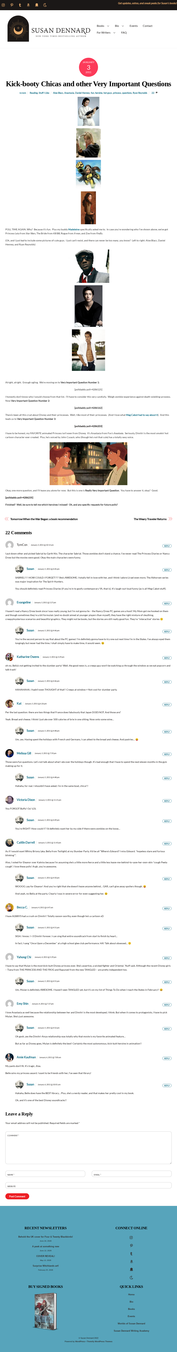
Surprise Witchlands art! (46, 1266)
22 (153, 93)
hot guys (108, 93)
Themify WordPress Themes (99, 1341)
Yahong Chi (24, 957)
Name (10, 1175)
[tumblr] (131, 1253)
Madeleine (74, 229)
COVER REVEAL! (45, 1256)
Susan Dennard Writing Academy (131, 1331)
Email (97, 1175)
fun (92, 93)
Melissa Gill (24, 753)
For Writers (103, 32)
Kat (19, 703)
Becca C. (22, 907)
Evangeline (24, 602)
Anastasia (69, 93)
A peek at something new (45, 1246)
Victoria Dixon (26, 800)
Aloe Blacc (58, 93)
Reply (167, 546)
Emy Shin (22, 1003)
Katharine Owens (28, 657)
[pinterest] (131, 1245)
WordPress (80, 1341)
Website (11, 1186)
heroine (99, 93)
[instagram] (131, 1237)
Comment (13, 1135)
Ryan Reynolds (140, 93)
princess (117, 93)
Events (134, 25)
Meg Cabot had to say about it (142, 414)
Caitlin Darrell (26, 842)
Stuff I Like (44, 93)
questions (127, 93)
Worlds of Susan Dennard (131, 1323)
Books (100, 25)
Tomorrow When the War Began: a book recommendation (44, 519)
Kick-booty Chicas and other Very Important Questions (88, 84)
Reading (34, 93)
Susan (23, 93)
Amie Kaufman (26, 1057)
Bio (117, 25)
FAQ (124, 32)
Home (131, 1294)
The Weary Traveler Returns (150, 519)
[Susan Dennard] (48, 41)
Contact (147, 25)
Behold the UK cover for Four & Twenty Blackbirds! (45, 1237)
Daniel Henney (82, 93)
